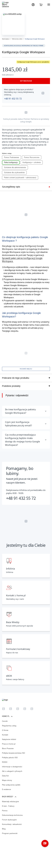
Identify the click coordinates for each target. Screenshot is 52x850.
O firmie (5, 730)
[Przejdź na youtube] (17, 708)
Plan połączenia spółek (11, 785)
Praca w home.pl (8, 744)
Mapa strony (7, 780)
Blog (4, 829)
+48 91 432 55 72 (13, 98)
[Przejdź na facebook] (24, 708)
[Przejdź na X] (3, 708)
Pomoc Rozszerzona (31, 157)
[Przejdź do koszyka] (40, 4)
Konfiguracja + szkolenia (32, 162)
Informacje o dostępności (12, 767)
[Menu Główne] (7, 5)
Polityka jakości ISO (10, 757)
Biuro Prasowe (8, 748)
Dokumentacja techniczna (12, 815)
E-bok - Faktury (8, 806)
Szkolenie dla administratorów (15, 167)
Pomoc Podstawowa (11, 157)
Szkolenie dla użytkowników (14, 172)
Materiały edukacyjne (10, 801)
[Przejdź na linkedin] (10, 708)
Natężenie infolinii (9, 739)
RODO (4, 762)
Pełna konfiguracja (11, 162)
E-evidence (6, 789)
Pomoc (5, 811)
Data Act (5, 776)
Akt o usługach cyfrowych (12, 771)
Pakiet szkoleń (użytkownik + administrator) (20, 178)
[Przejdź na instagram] (31, 708)
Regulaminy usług (9, 726)
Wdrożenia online (17, 39)
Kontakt (5, 735)
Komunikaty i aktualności (12, 824)
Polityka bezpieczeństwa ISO (13, 753)
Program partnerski (9, 833)
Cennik (5, 721)
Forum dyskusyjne (9, 820)
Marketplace (6, 39)
